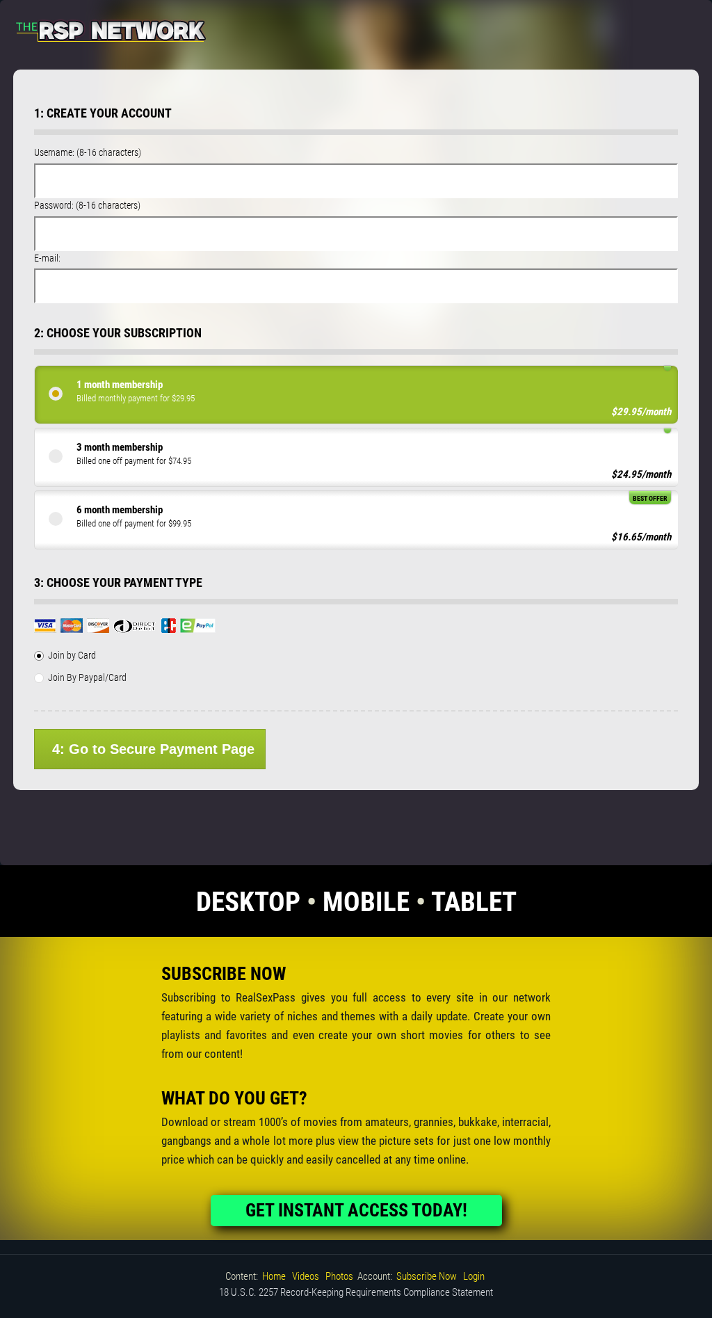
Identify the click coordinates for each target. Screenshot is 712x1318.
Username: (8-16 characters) (87, 152)
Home (274, 1276)
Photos (339, 1276)
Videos (305, 1276)
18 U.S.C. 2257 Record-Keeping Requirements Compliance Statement (356, 1292)
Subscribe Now (426, 1276)
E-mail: (47, 258)
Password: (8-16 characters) (87, 205)
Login (474, 1276)
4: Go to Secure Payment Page (153, 749)
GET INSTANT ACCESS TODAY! (356, 1210)
